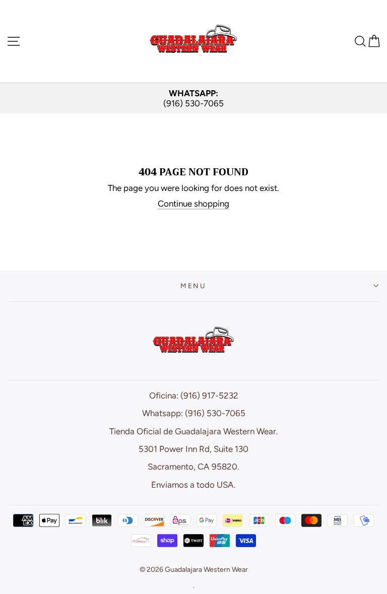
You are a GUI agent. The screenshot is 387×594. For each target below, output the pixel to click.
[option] (193, 98)
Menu (193, 286)
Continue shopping (193, 204)
